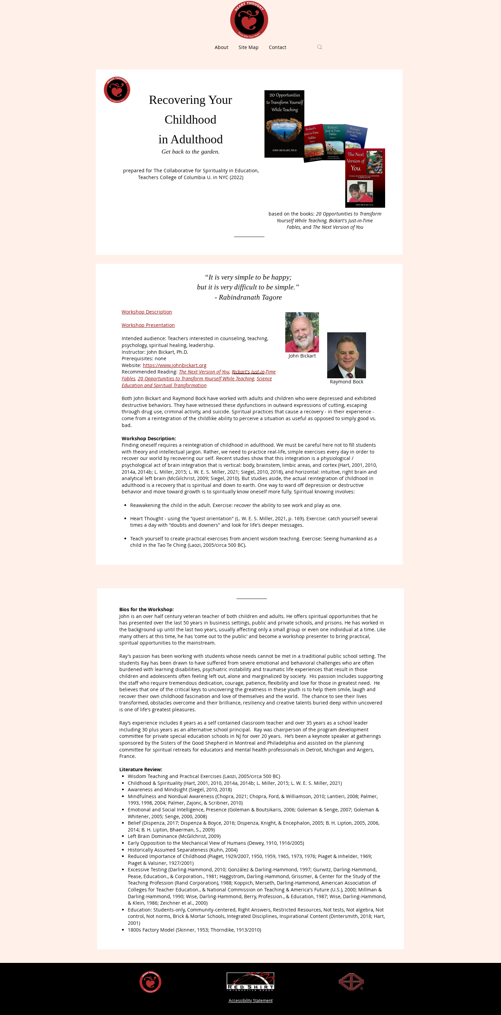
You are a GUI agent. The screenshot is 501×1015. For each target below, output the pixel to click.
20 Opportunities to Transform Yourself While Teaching (196, 378)
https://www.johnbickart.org (175, 365)
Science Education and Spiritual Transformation (197, 381)
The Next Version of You (204, 371)
